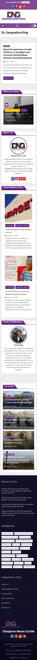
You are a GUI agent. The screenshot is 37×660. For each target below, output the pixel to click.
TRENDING (29, 567)
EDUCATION (8, 541)
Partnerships (28, 559)
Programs (19, 563)
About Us (5, 584)
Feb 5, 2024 (9, 61)
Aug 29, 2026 (12, 406)
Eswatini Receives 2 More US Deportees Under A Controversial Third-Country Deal (16, 460)
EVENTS (6, 544)
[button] (30, 26)
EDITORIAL (25, 537)
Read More (8, 78)
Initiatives (6, 552)
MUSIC (24, 110)
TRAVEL (18, 567)
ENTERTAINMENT (12, 110)
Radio (28, 563)
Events (16, 544)
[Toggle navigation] (17, 25)
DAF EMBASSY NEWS (23, 533)
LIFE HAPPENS (8, 556)
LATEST (16, 552)
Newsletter (5, 603)
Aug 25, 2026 (12, 236)
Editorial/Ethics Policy (9, 589)
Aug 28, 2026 (12, 466)
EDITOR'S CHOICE (10, 537)
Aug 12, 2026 (11, 120)
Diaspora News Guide (18, 631)
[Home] (2, 25)
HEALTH (24, 548)
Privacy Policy (6, 594)
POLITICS (7, 563)
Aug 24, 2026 (12, 297)
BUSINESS (6, 46)
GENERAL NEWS (22, 225)
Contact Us (5, 608)
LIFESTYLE (22, 556)
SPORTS (7, 567)
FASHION (26, 544)
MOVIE (6, 559)
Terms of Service (7, 598)
